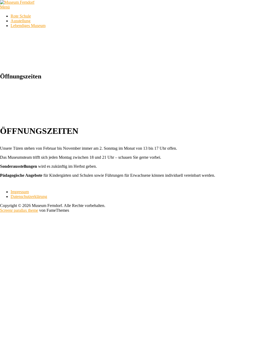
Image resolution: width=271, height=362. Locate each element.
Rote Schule (21, 16)
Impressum (20, 191)
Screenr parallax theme (19, 210)
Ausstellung (20, 21)
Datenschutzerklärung (29, 196)
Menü (5, 7)
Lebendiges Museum (28, 25)
